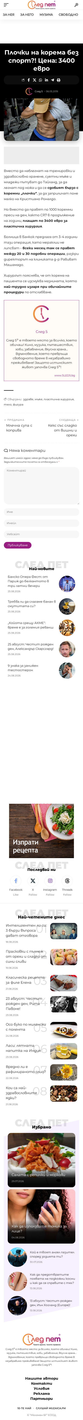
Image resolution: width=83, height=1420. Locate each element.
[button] (7, 4)
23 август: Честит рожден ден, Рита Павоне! (24, 1003)
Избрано (41, 1127)
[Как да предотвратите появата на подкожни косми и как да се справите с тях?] (17, 1281)
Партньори (41, 1399)
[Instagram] (50, 886)
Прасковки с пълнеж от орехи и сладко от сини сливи (26, 956)
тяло (8, 404)
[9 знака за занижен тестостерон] (67, 670)
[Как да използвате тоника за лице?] (41, 1216)
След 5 (39, 91)
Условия (41, 1388)
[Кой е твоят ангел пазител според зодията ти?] (17, 1257)
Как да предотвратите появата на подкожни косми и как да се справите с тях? (52, 1279)
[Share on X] (34, 80)
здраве (28, 399)
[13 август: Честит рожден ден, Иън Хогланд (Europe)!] (17, 1305)
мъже (38, 399)
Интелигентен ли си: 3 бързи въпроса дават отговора (26, 930)
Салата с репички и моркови (38, 1175)
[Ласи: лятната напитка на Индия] (63, 1051)
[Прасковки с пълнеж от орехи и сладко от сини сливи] (63, 957)
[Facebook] (16, 886)
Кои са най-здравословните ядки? (21, 1093)
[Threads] (67, 886)
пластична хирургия (59, 399)
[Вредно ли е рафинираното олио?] (63, 1072)
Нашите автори (41, 1378)
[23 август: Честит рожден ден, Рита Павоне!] (63, 1004)
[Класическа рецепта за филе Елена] (63, 983)
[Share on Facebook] (28, 80)
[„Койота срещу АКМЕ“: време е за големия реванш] (67, 628)
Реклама (41, 1393)
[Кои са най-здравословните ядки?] (63, 1093)
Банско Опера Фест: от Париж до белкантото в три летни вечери (28, 581)
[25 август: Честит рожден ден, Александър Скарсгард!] (67, 649)
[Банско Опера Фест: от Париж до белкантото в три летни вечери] (67, 584)
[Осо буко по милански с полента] (63, 1030)
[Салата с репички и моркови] (41, 1160)
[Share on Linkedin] (46, 80)
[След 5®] (41, 5)
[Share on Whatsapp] (40, 80)
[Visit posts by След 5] (29, 91)
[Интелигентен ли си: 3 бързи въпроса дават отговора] (63, 931)
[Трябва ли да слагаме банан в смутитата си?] (67, 606)
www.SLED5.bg (64, 375)
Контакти (41, 1383)
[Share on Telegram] (52, 80)
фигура (18, 404)
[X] (33, 886)
